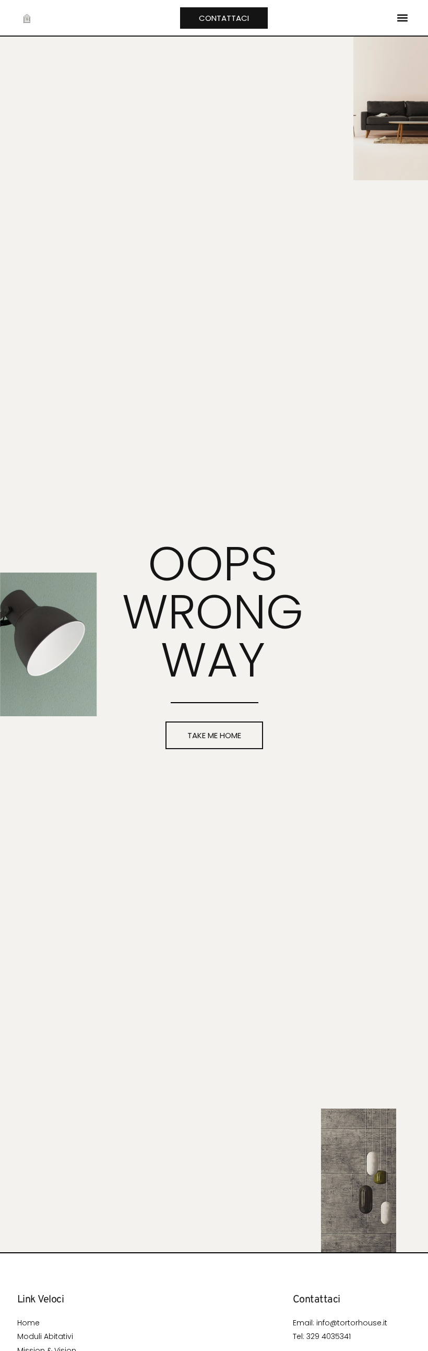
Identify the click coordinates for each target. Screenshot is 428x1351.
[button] (402, 18)
